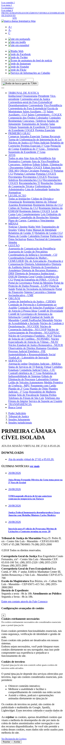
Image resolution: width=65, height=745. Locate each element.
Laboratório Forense (47, 379)
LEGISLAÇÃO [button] (17, 195)
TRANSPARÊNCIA (20, 404)
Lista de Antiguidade (36, 189)
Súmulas (54, 217)
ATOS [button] (11, 155)
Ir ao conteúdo (8, 2)
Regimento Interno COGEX (34, 211)
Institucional (15, 95)
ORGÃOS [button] (14, 298)
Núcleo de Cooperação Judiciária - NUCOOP (29, 328)
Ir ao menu (6, 5)
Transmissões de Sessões (35, 123)
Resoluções (47, 183)
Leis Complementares (28, 214)
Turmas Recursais (50, 136)
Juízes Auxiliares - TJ (34, 111)
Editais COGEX (33, 167)
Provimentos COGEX (35, 176)
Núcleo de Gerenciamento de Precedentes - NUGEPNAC (34, 331)
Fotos (29, 229)
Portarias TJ (46, 170)
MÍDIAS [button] (13, 223)
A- (9, 30)
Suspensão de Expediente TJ (33, 127)
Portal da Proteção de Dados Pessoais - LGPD (35, 284)
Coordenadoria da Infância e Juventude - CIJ (32, 254)
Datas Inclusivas (17, 239)
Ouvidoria (52, 348)
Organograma (29, 95)
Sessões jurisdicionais (20, 422)
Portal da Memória (43, 282)
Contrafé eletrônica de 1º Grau (25, 373)
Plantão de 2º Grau (18, 388)
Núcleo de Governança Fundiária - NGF (30, 335)
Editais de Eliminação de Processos (30, 378)
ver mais (35, 466)
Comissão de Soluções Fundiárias (36, 307)
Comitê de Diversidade (50, 310)
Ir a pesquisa (7, 8)
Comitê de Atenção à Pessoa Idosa (35, 309)
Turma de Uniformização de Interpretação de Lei (35, 139)
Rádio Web (34, 226)
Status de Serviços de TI (21, 366)
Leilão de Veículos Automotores (25, 382)
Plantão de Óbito (39, 388)
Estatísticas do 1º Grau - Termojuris (39, 148)
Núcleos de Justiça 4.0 (20, 142)
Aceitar (17, 742)
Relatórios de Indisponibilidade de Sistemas (32, 375)
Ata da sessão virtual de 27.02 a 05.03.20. (31, 459)
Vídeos (21, 229)
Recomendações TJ (29, 183)
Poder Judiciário (17, 413)
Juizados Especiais (30, 136)
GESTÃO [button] (14, 245)
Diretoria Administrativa (37, 264)
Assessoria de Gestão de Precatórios (28, 251)
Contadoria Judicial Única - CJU (37, 370)
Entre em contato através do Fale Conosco (24, 601)
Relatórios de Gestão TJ (21, 232)
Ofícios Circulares (29, 170)
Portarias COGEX (46, 173)
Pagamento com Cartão (43, 385)
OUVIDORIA (41, 13)
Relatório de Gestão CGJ (49, 232)
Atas (26, 158)
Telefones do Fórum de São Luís (26, 398)
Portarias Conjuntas (24, 173)
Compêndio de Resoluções (34, 217)
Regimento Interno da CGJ (48, 204)
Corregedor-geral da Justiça (35, 99)
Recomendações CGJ (30, 180)
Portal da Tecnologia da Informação (35, 289)
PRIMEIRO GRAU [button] (19, 133)
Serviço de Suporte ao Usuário (45, 401)
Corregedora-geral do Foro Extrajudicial (30, 102)
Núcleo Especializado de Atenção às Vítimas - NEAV (33, 340)
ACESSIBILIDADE (55, 13)
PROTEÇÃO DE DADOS (6, 14)
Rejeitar (6, 742)
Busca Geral (15, 407)
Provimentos (15, 176)
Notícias (12, 226)
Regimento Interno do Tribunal (40, 201)
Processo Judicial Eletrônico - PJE (27, 351)
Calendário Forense (38, 236)
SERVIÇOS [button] (15, 360)
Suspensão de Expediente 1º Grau (26, 152)
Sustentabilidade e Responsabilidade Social (31, 354)
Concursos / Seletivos (34, 120)
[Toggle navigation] (2, 87)
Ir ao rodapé (7, 10)
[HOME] (18, 21)
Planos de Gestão (17, 236)
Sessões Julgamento (19, 419)
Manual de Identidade (45, 229)
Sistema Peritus (48, 394)
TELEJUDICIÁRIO (26, 13)
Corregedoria (36, 105)
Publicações (56, 236)
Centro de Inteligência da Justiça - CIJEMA (32, 301)
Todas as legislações (19, 198)
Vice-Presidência (53, 105)
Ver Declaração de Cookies (14, 738)
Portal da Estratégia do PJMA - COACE (36, 279)
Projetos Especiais (45, 130)
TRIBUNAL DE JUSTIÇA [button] (23, 92)
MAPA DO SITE (15, 15)
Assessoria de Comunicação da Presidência (31, 248)
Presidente (43, 95)
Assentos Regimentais (20, 204)
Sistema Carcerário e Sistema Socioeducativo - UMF (32, 294)
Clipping (23, 226)
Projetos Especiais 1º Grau (35, 145)
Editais (36, 164)
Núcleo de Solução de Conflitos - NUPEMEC (34, 337)
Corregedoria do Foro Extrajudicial (27, 108)
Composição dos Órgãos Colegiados (28, 117)
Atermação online (18, 363)
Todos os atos (15, 158)
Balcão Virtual (43, 366)
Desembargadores (18, 105)
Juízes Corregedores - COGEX (45, 114)
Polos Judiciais (41, 142)
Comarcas (13, 136)
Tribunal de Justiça (18, 416)
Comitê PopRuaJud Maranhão (36, 320)
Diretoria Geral (26, 276)
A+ (10, 26)
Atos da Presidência (40, 158)
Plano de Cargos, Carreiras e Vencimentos (31, 220)
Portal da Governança (20, 282)
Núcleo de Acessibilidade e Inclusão (35, 322)
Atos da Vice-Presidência (45, 161)
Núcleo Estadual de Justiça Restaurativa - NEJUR (35, 345)
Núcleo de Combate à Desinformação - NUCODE (36, 325)
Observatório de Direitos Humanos (27, 348)
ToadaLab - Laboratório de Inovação (28, 357)
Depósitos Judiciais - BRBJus (44, 363)
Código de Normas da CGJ (23, 208)
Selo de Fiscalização (28, 394)
